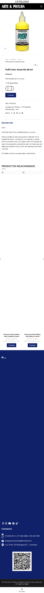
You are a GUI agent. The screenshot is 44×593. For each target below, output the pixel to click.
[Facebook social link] (12, 113)
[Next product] (38, 65)
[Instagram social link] (6, 523)
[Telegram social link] (22, 113)
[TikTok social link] (16, 523)
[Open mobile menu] (41, 6)
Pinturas (13, 59)
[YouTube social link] (10, 523)
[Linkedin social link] (19, 113)
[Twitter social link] (14, 113)
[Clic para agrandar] (5, 48)
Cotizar (10, 95)
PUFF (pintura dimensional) (14, 62)
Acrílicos (14, 339)
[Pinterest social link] (17, 113)
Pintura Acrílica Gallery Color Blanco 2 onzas (32, 335)
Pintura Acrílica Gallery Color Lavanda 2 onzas (12, 335)
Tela (19, 59)
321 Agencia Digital (22, 584)
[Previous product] (33, 65)
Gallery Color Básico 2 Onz (11, 341)
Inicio (7, 59)
